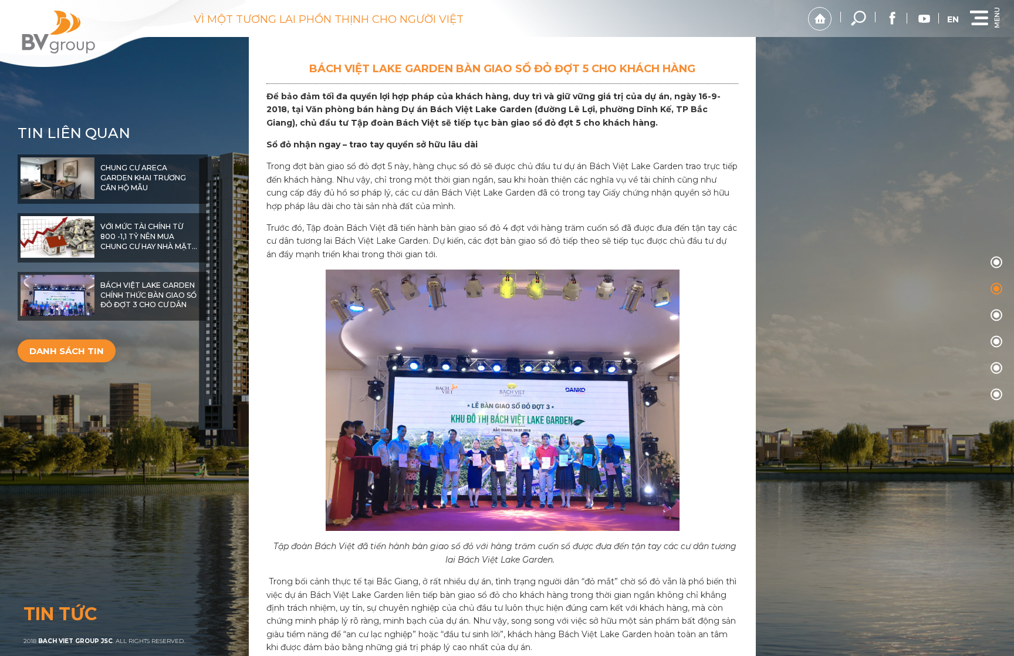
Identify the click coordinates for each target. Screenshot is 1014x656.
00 (996, 262)
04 (996, 368)
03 (996, 341)
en (953, 19)
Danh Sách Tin (66, 350)
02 (996, 315)
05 (996, 394)
